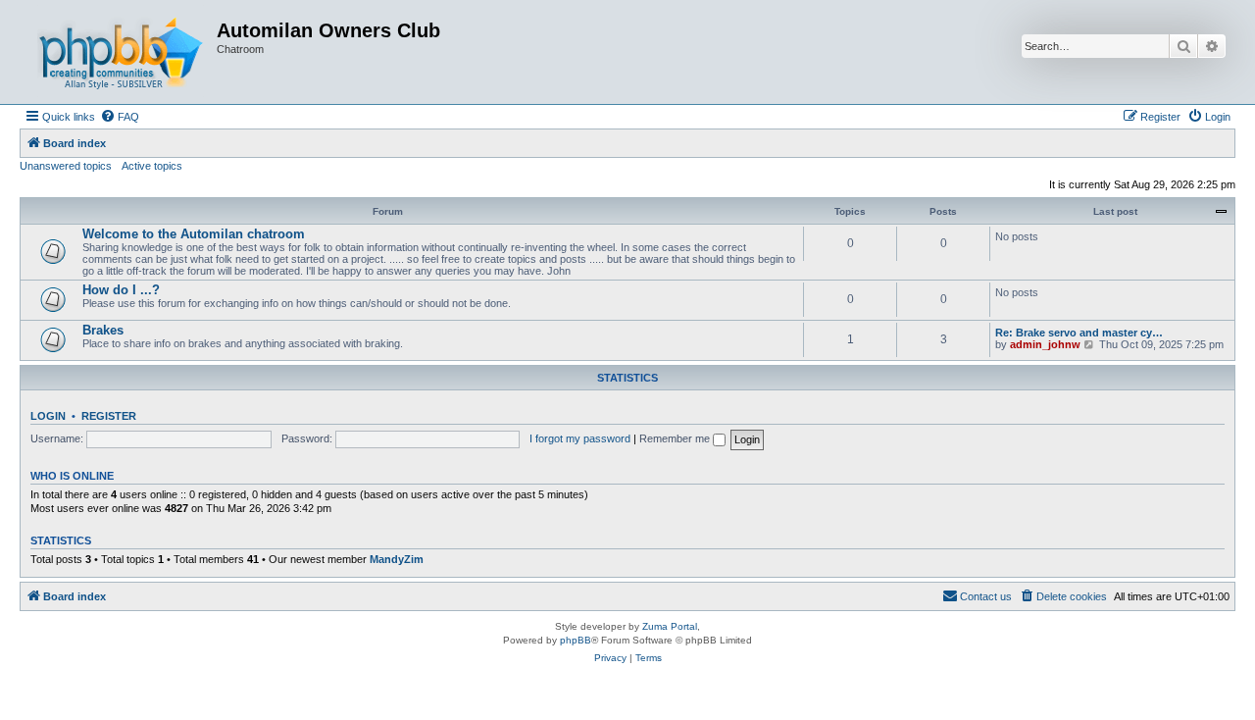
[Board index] (121, 52)
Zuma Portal (669, 626)
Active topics (152, 166)
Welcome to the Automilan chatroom (193, 234)
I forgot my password (579, 438)
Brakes (103, 330)
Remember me (676, 438)
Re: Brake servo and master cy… (1079, 332)
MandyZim (397, 559)
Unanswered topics (66, 166)
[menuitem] (119, 117)
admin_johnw (1045, 344)
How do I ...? (121, 290)
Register (108, 416)
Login (48, 416)
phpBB (575, 640)
